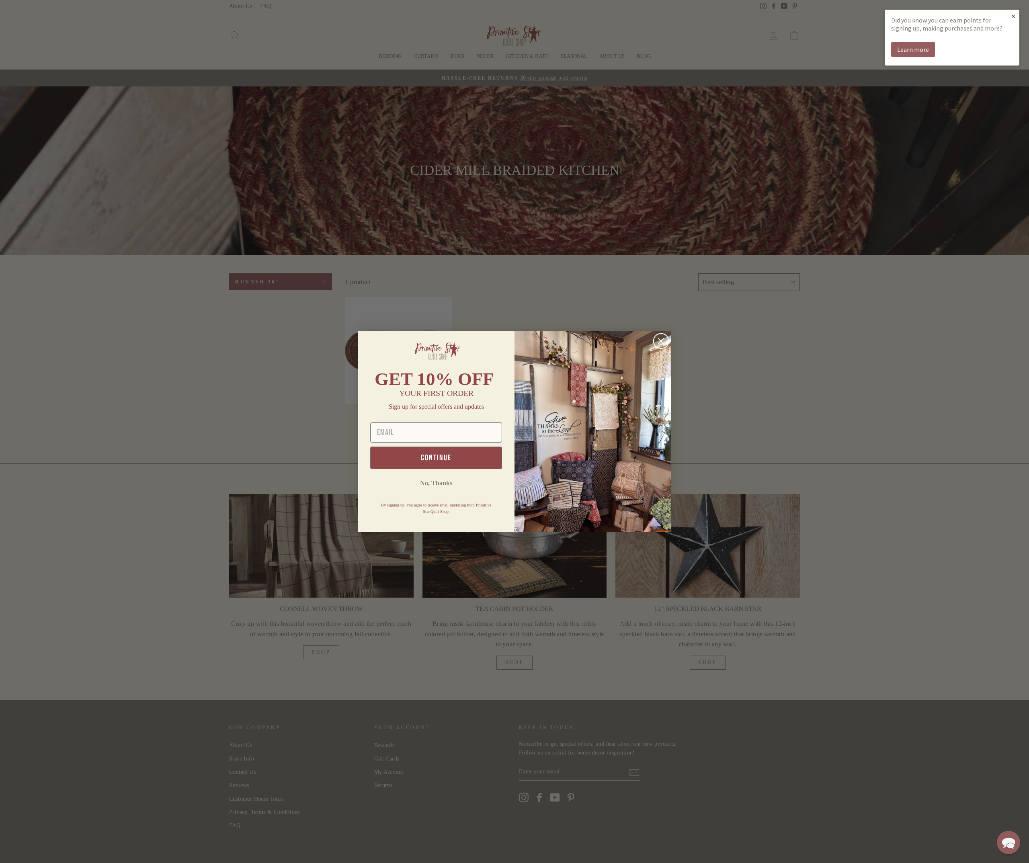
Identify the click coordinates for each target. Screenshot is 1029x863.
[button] (1008, 842)
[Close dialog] (661, 341)
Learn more (913, 49)
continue (436, 458)
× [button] (1013, 16)
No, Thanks (436, 483)
